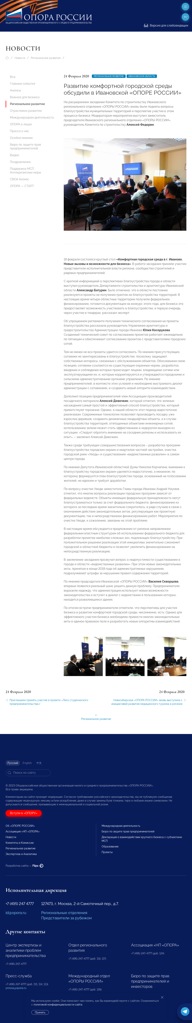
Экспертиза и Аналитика (21, 854)
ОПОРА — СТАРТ (22, 186)
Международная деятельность (32, 117)
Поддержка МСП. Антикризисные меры (25, 170)
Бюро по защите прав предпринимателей (25, 146)
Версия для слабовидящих (168, 25)
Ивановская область (141, 76)
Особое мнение (21, 138)
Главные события (22, 83)
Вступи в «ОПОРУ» (23, 813)
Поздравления (20, 162)
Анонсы (15, 90)
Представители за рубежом (66, 918)
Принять (40, 1012)
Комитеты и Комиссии (20, 842)
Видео (14, 155)
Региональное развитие (46, 57)
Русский (13, 762)
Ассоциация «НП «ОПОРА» (23, 831)
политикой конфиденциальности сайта (58, 1004)
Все (12, 77)
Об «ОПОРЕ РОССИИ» (20, 825)
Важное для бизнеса (25, 97)
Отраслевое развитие (26, 111)
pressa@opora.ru (16, 988)
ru (185, 17)
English (27, 762)
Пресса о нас (19, 131)
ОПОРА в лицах (21, 124)
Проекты (107, 852)
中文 (39, 762)
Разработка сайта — (22, 865)
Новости (20, 57)
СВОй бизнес (19, 179)
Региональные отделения (64, 912)
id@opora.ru (16, 912)
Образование (110, 846)
